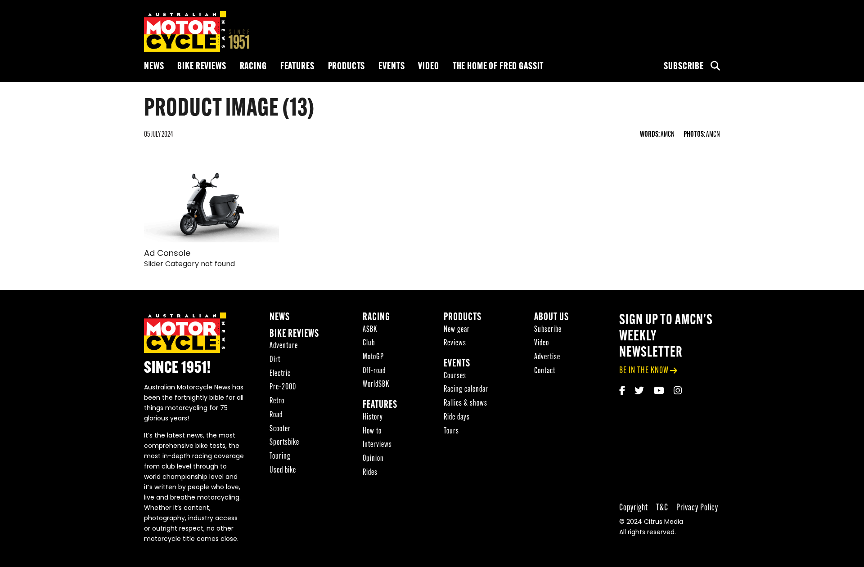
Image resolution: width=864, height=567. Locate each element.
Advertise (547, 357)
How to (372, 431)
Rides (370, 473)
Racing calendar (466, 389)
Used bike (283, 470)
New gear (457, 330)
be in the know (644, 370)
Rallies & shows (465, 403)
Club (369, 343)
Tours (451, 431)
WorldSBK (376, 384)
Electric (280, 374)
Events (391, 67)
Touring (280, 456)
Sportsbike (284, 442)
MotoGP (373, 357)
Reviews (455, 343)
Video (428, 67)
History (373, 417)
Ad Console (167, 254)
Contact (544, 371)
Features (297, 67)
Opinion (373, 459)
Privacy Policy (697, 508)
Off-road (374, 371)
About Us (551, 318)
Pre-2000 (283, 387)
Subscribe (684, 67)
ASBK (370, 330)
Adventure (284, 346)
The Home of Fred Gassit (498, 67)
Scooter (280, 429)
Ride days (457, 417)
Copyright (633, 508)
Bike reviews (201, 67)
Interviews (377, 445)
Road (276, 415)
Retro (277, 401)
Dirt (275, 360)
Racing (253, 67)
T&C (662, 508)
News (154, 67)
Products (346, 67)
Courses (455, 376)
